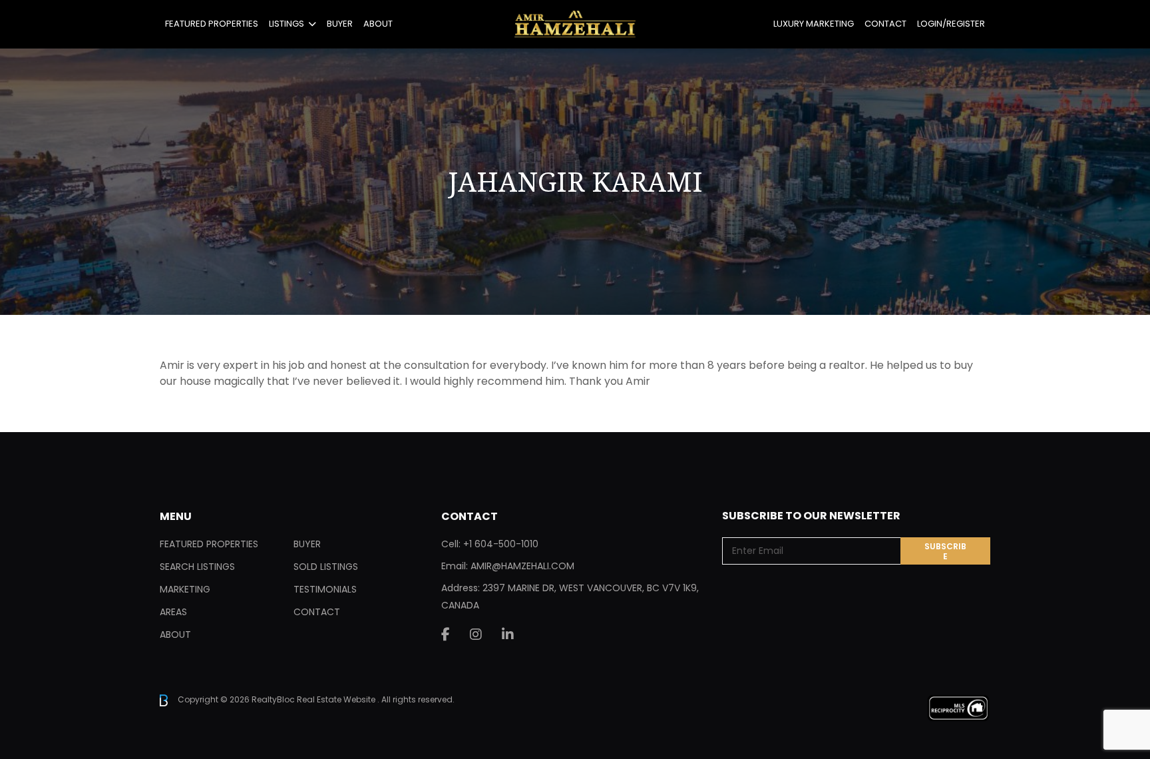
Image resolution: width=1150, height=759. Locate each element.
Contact (885, 23)
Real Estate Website (337, 699)
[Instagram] (476, 634)
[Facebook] (445, 634)
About (378, 23)
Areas (173, 612)
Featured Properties (211, 23)
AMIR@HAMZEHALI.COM (522, 566)
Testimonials (325, 589)
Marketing (185, 589)
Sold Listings (325, 566)
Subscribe (945, 551)
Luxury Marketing (813, 23)
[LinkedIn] (508, 634)
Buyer (340, 23)
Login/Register (951, 23)
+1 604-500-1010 (500, 544)
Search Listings (197, 566)
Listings (286, 23)
